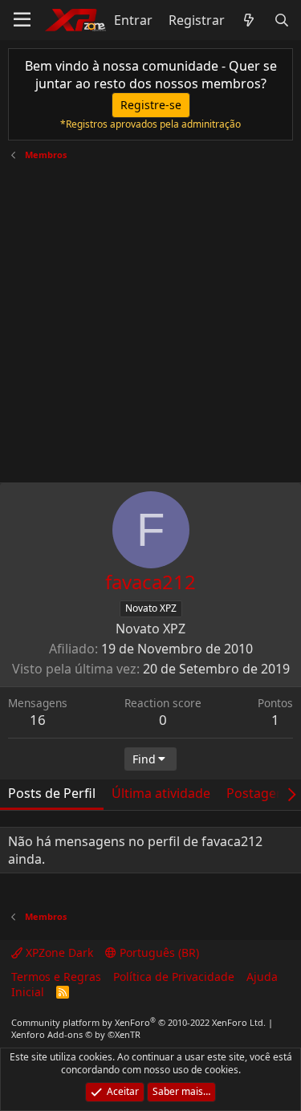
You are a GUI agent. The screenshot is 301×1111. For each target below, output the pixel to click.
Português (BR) (157, 952)
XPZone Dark (57, 952)
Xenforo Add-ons (75, 1034)
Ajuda (262, 976)
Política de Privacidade (173, 976)
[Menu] (22, 20)
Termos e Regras (56, 976)
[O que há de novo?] (249, 20)
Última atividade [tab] (161, 793)
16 (38, 719)
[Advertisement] (150, 315)
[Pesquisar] (281, 20)
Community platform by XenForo (138, 1022)
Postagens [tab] (258, 793)
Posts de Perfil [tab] (52, 793)
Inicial (27, 991)
